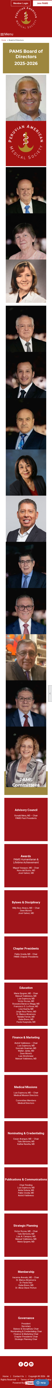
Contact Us (18, 1376)
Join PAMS (42, 3)
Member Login (20, 3)
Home (3, 40)
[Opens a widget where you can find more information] (41, 1383)
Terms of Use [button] (27, 1379)
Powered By (19, 1383)
